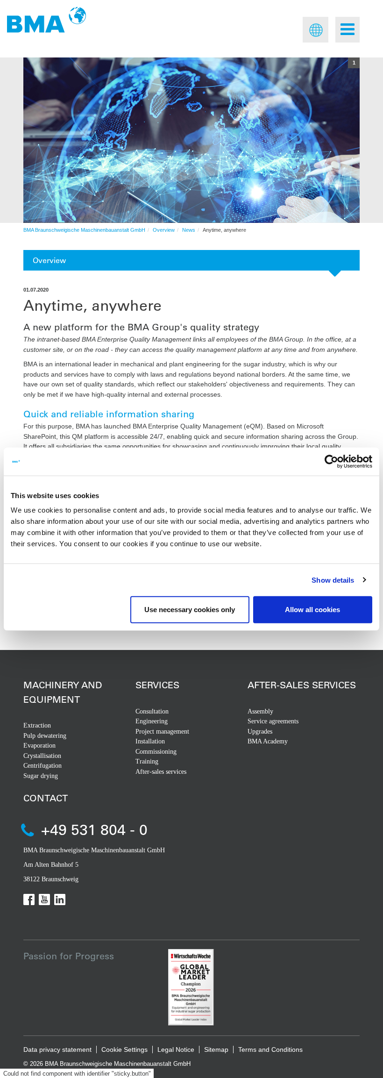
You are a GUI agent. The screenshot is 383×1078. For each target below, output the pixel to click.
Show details (333, 580)
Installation (150, 741)
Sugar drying (40, 775)
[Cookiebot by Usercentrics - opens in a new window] (331, 461)
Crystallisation (42, 755)
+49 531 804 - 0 (94, 829)
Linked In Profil (59, 899)
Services (157, 685)
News (188, 230)
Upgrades (260, 731)
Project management (162, 731)
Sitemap (216, 1049)
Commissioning (156, 751)
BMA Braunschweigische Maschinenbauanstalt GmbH (84, 230)
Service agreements (273, 721)
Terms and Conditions (270, 1049)
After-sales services (160, 771)
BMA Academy (268, 741)
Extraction (37, 725)
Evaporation (39, 745)
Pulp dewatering (44, 735)
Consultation (152, 711)
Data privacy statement (57, 1049)
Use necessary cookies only (189, 610)
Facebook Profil (29, 899)
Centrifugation (42, 765)
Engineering (151, 721)
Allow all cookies (312, 610)
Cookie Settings (124, 1049)
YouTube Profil (44, 899)
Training (146, 761)
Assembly (260, 711)
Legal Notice (175, 1049)
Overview (164, 230)
